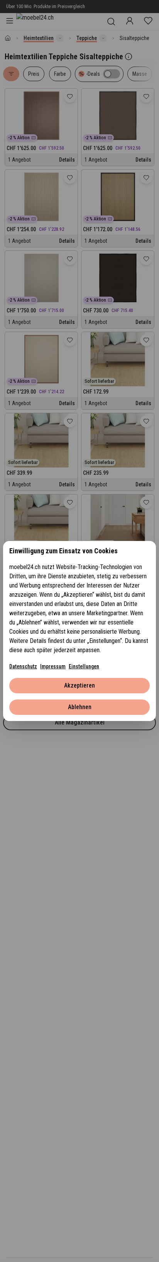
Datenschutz (23, 666)
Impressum (53, 666)
